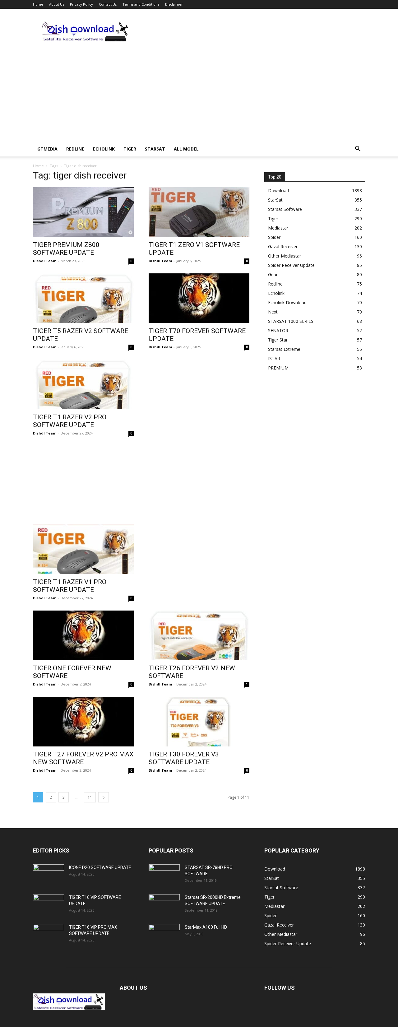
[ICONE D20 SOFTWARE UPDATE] (48, 875)
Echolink (104, 149)
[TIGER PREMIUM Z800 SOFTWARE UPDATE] (83, 212)
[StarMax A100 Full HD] (164, 935)
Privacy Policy (81, 4)
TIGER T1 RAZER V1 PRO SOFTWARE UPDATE (69, 585)
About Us (56, 4)
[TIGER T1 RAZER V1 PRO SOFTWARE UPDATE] (83, 549)
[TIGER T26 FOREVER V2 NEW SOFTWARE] (199, 635)
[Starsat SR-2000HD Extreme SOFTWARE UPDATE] (164, 905)
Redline (75, 149)
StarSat (155, 149)
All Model (186, 149)
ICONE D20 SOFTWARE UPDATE (100, 867)
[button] (357, 149)
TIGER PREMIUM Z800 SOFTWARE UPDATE (66, 248)
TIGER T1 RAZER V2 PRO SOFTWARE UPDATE (69, 421)
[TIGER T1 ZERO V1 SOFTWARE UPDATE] (199, 212)
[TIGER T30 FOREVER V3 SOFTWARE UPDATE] (199, 721)
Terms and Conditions (141, 4)
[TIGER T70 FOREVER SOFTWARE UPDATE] (199, 298)
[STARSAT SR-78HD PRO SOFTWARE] (164, 875)
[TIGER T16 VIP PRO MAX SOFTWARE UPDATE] (48, 935)
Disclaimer (174, 4)
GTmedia (47, 149)
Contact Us (108, 4)
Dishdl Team (44, 260)
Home (38, 4)
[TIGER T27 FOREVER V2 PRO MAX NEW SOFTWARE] (83, 721)
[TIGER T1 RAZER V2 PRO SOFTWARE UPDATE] (83, 384)
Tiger (129, 149)
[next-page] (103, 797)
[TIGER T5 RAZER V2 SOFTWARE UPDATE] (83, 298)
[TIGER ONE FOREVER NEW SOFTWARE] (83, 635)
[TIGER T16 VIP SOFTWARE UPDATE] (48, 905)
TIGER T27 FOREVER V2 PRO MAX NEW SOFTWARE (83, 758)
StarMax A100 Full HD (206, 927)
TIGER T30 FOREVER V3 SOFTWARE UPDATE (184, 758)
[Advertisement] (252, 31)
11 (90, 797)
